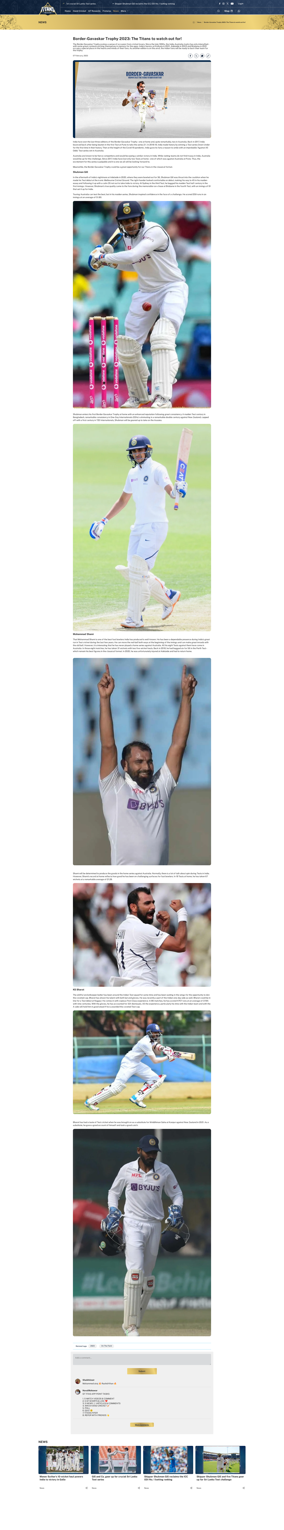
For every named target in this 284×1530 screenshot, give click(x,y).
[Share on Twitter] (196, 56)
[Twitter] (228, 3)
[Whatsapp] (239, 11)
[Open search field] (218, 11)
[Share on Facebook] (190, 56)
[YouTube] (232, 3)
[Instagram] (223, 3)
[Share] (86, 1488)
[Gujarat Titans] (47, 9)
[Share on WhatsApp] (202, 56)
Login (240, 3)
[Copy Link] (208, 56)
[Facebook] (219, 3)
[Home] (194, 22)
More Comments (142, 1425)
